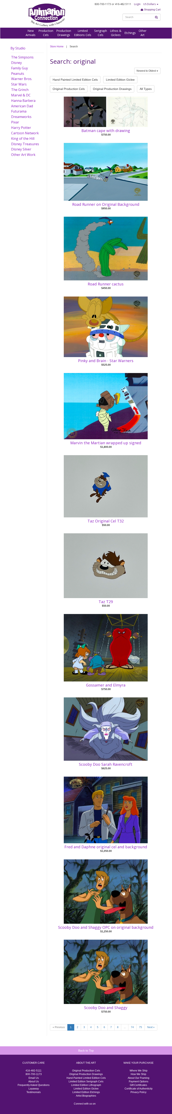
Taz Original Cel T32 (105, 520)
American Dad (22, 106)
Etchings (130, 33)
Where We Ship (138, 1070)
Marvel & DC (21, 95)
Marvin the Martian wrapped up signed (105, 442)
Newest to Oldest (146, 70)
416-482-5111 (34, 1070)
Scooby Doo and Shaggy (105, 1007)
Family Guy (19, 68)
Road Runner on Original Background (105, 204)
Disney (16, 62)
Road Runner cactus (106, 283)
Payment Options (138, 1081)
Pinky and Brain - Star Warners (105, 360)
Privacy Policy (138, 1092)
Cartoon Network (25, 133)
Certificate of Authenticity (138, 1088)
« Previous (59, 1027)
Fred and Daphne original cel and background (105, 846)
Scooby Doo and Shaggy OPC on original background (105, 927)
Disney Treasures (25, 144)
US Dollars (149, 4)
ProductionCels (45, 33)
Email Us (34, 1077)
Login (137, 4)
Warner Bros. (21, 78)
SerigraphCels (100, 33)
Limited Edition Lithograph (86, 1085)
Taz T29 (106, 601)
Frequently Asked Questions (34, 1085)
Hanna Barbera (23, 100)
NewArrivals (30, 33)
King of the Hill (22, 138)
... (125, 1027)
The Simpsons (22, 57)
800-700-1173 (34, 1074)
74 (132, 1027)
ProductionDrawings (63, 33)
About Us (33, 1081)
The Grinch (20, 89)
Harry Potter (21, 127)
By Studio (17, 48)
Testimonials (33, 1092)
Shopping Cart (151, 9)
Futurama (18, 111)
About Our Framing (138, 1077)
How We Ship (138, 1074)
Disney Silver (21, 149)
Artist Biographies (86, 1095)
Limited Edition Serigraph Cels (86, 1081)
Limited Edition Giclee (120, 79)
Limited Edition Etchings (86, 1092)
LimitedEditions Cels (82, 33)
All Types (146, 89)
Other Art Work (23, 154)
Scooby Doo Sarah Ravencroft (105, 764)
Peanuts (17, 73)
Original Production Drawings (112, 89)
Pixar (15, 122)
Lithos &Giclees (115, 33)
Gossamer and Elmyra (105, 685)
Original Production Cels (69, 89)
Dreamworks (21, 116)
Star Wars (19, 84)
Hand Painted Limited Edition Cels (75, 79)
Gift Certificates (138, 1085)
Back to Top (86, 1050)
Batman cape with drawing (105, 130)
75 (140, 1027)
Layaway (34, 1088)
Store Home (57, 46)
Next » (151, 1027)
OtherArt (142, 33)
